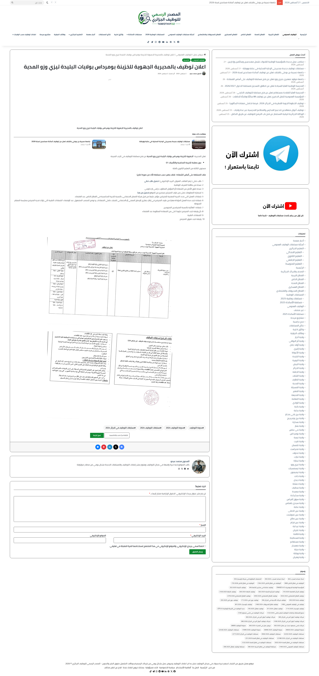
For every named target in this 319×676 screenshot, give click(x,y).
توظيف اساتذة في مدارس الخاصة (261, 587)
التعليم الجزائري (76, 34)
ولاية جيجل (299, 480)
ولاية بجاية (299, 410)
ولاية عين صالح (297, 518)
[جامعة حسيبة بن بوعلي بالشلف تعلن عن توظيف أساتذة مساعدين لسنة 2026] (99, 144)
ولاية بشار (299, 426)
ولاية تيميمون (297, 472)
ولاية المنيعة (297, 395)
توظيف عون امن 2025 (229, 600)
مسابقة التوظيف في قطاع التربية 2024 (262, 646)
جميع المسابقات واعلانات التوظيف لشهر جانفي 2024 (285, 612)
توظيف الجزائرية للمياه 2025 (269, 591)
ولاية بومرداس (297, 433)
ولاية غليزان (298, 530)
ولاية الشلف (298, 375)
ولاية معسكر (298, 545)
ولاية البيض (298, 364)
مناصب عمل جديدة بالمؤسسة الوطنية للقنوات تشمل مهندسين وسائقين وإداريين (266, 62)
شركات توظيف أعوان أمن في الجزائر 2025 (289, 621)
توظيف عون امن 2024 (249, 600)
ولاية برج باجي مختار (294, 414)
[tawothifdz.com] (159, 18)
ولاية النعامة (298, 399)
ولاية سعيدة (298, 491)
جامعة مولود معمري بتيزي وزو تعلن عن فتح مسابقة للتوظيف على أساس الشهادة (265, 79)
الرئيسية (303, 34)
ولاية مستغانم (297, 541)
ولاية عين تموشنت (295, 514)
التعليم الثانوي (295, 256)
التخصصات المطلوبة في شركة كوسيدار (247, 579)
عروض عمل (198, 55)
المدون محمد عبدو (195, 73)
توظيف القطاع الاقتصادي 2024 (292, 595)
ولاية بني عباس (296, 429)
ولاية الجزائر (298, 368)
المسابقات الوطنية (295, 294)
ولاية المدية (298, 383)
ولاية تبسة (299, 437)
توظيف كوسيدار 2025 (295, 608)
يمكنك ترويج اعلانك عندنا (133, 668)
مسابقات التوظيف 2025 (294, 634)
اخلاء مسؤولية (151, 668)
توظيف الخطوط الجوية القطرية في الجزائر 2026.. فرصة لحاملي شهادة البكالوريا (267, 103)
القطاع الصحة (260, 34)
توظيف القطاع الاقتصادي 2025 (265, 595)
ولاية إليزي (299, 348)
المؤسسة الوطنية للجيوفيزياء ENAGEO (290, 587)
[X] (181, 468)
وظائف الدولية (59, 34)
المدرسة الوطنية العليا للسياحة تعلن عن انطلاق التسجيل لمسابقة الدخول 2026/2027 (264, 86)
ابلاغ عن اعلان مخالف (113, 668)
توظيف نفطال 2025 (256, 608)
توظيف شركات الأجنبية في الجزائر (274, 600)
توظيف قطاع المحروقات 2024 (267, 604)
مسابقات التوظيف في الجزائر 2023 (245, 634)
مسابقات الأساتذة (135, 34)
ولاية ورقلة (298, 553)
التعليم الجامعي (294, 260)
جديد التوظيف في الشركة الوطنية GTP (231, 608)
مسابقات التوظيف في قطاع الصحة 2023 (260, 638)
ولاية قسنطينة (297, 538)
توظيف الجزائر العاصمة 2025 (293, 591)
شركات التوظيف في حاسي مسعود (251, 612)
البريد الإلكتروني (198, 536)
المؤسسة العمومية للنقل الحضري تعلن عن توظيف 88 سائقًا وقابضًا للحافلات (268, 97)
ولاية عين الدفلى (296, 511)
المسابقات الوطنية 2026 (154, 34)
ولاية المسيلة (297, 387)
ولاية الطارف (298, 379)
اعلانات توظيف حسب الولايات (25, 34)
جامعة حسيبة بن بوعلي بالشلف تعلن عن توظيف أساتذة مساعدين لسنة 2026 (242, 2)
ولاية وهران (298, 557)
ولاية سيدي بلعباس (294, 503)
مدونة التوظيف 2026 (251, 629)
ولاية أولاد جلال (297, 345)
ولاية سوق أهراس (295, 499)
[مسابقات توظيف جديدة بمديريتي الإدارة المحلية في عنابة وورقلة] (199, 144)
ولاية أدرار (299, 337)
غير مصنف (299, 310)
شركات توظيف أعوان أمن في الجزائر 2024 (260, 617)
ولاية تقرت (299, 441)
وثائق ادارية (118, 34)
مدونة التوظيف (196, 428)
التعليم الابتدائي (294, 252)
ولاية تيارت (299, 456)
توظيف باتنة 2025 (296, 600)
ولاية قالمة (298, 534)
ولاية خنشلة (298, 484)
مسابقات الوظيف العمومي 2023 (291, 646)
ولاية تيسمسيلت (296, 468)
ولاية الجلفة (298, 372)
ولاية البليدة (298, 356)
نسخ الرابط (97, 435)
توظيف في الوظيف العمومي (292, 604)
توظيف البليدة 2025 (238, 587)
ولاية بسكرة (298, 422)
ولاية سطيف (298, 487)
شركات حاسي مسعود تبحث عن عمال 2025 (289, 625)
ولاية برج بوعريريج (295, 418)
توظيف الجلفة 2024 (247, 591)
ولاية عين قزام (297, 522)
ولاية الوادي (298, 402)
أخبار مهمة (90, 34)
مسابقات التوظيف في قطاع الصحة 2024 (289, 642)
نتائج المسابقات (105, 34)
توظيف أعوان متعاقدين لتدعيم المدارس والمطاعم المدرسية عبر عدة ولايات (269, 110)
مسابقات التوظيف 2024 (150, 428)
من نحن (211, 668)
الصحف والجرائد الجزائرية (292, 271)
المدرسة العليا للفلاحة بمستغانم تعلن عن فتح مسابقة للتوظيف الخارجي (270, 93)
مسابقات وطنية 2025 (291, 298)
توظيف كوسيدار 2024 (243, 604)
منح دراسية (298, 321)
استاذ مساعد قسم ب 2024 (275, 579)
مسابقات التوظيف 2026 (271, 634)
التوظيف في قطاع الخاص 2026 (243, 583)
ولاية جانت (299, 476)
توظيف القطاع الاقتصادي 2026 (239, 595)
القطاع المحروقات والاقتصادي (209, 34)
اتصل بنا (195, 668)
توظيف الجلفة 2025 (228, 591)
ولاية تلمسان (298, 445)
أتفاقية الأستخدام (183, 668)
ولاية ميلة (299, 549)
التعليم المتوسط (294, 263)
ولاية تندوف (298, 453)
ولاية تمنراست (297, 449)
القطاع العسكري (230, 34)
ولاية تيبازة (299, 460)
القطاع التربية (273, 34)
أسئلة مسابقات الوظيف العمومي (181, 34)
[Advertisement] (110, 98)
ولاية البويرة (298, 360)
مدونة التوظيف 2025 (273, 629)
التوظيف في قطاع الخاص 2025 (269, 583)
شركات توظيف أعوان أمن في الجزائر (291, 617)
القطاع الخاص (246, 34)
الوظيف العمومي (289, 34)
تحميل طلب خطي (151, 181)
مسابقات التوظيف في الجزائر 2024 (120, 428)
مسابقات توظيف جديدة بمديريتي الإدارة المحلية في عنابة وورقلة (164, 141)
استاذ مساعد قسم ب (296, 579)
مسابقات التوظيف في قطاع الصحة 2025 (256, 642)
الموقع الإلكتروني (98, 536)
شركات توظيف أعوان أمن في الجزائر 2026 (255, 621)
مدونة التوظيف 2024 (175, 428)
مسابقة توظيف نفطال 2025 (234, 646)
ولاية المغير (298, 391)
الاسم (202, 525)
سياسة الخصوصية (167, 668)
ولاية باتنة (299, 406)
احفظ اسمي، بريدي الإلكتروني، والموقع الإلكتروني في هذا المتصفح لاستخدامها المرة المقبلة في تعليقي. (156, 546)
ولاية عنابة (299, 507)
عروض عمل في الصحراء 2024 (260, 625)
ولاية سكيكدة (297, 495)
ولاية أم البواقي (296, 341)
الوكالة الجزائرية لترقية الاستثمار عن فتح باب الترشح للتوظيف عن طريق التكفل (267, 114)
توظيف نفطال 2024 (275, 608)
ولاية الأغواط (298, 352)
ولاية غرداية (298, 526)
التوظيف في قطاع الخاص (294, 583)
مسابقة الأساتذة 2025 (291, 302)
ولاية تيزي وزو (297, 464)
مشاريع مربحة (45, 34)
